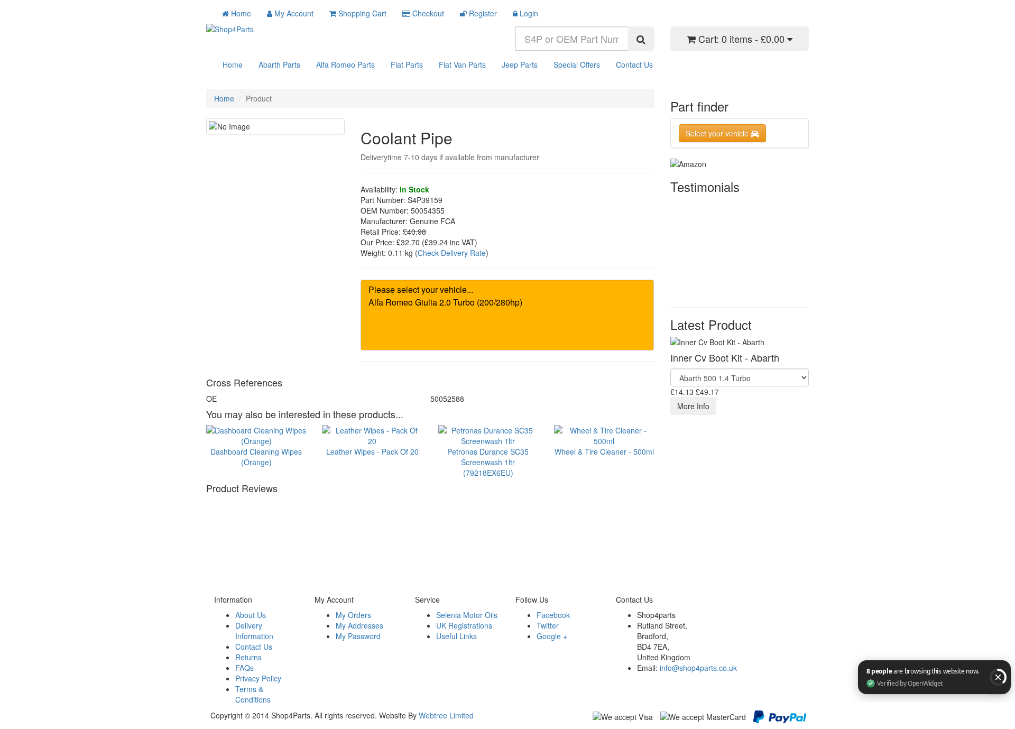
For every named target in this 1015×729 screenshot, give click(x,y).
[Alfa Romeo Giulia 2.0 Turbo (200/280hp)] (507, 302)
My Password (358, 636)
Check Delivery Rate (452, 252)
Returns (248, 657)
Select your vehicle (718, 133)
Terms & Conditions (253, 694)
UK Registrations (464, 625)
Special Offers (576, 64)
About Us (250, 615)
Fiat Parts (407, 64)
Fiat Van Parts (462, 64)
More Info (693, 406)
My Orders (353, 615)
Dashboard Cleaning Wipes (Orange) (256, 456)
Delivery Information (254, 630)
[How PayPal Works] (779, 715)
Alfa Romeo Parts (345, 64)
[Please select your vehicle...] (507, 289)
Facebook (553, 615)
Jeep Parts (520, 64)
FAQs (244, 667)
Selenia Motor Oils (466, 615)
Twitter (548, 625)
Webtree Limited (446, 715)
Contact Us (634, 64)
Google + (552, 636)
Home (233, 64)
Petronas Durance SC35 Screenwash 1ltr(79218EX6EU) (488, 461)
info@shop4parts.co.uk (698, 667)
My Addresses (359, 625)
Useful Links (456, 636)
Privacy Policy (258, 678)
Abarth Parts (279, 64)
